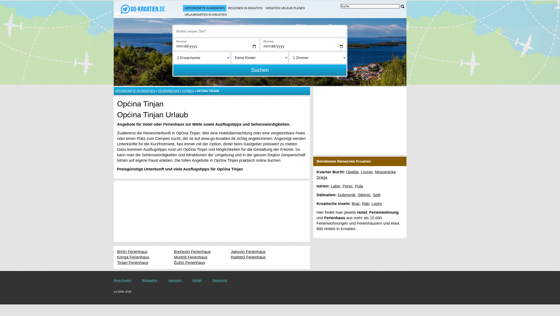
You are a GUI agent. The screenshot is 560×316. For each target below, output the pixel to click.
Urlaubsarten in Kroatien (206, 14)
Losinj (376, 203)
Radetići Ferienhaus (248, 257)
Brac (356, 203)
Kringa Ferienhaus (133, 257)
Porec (348, 186)
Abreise (268, 41)
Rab (365, 203)
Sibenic (364, 195)
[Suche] (402, 6)
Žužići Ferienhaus (189, 262)
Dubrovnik (346, 195)
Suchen (260, 70)
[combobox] (259, 31)
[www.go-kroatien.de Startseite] (144, 9)
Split (376, 195)
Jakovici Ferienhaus (248, 252)
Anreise (181, 41)
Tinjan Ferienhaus (132, 262)
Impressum (175, 280)
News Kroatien (122, 280)
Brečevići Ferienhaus (192, 252)
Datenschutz (219, 280)
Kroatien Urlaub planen (285, 8)
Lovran (367, 172)
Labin (335, 186)
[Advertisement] (212, 211)
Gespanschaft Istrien (176, 91)
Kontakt (196, 280)
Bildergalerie (150, 280)
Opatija (352, 172)
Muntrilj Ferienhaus (190, 257)
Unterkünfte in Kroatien (205, 8)
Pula (359, 186)
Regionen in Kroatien (245, 8)
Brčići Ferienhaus (132, 252)
